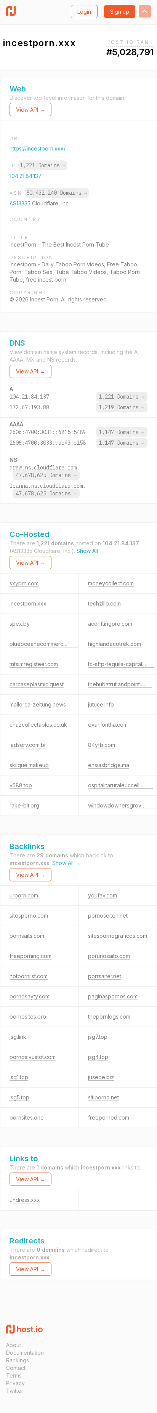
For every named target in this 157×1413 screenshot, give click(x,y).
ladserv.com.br (28, 745)
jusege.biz (101, 1077)
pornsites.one (27, 1117)
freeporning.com (30, 956)
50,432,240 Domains (56, 192)
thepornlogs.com (109, 1016)
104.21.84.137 (26, 176)
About (13, 1345)
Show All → (91, 551)
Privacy (15, 1383)
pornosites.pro (28, 1016)
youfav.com (102, 895)
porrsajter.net (104, 976)
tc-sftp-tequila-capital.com (121, 664)
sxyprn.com (24, 583)
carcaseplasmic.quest (37, 684)
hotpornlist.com (29, 976)
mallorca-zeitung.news (38, 704)
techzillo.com (104, 603)
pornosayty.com (30, 996)
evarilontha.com (108, 724)
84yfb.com (101, 745)
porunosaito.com (109, 956)
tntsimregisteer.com (34, 664)
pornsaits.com (27, 935)
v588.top (21, 785)
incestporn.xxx (28, 603)
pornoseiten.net (108, 915)
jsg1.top (19, 1077)
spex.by (20, 623)
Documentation (25, 1352)
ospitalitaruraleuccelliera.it (120, 785)
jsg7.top (97, 1036)
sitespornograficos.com (117, 935)
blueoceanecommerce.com (44, 644)
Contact (16, 1368)
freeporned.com (108, 1117)
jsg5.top (19, 1097)
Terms (14, 1375)
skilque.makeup (29, 765)
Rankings (17, 1360)
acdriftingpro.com (110, 623)
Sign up (119, 11)
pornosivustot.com (33, 1057)
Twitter (14, 1390)
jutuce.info (101, 704)
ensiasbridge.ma (108, 765)
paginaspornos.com (113, 996)
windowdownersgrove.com (122, 805)
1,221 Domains (43, 165)
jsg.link (18, 1036)
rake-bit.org (24, 805)
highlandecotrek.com (114, 644)
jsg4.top (98, 1057)
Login (84, 11)
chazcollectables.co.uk (38, 724)
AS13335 (21, 203)
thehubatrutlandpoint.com (120, 684)
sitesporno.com (29, 915)
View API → (30, 109)
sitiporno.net (103, 1097)
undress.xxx (25, 1200)
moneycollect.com (111, 583)
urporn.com (24, 895)
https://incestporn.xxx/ (38, 148)
